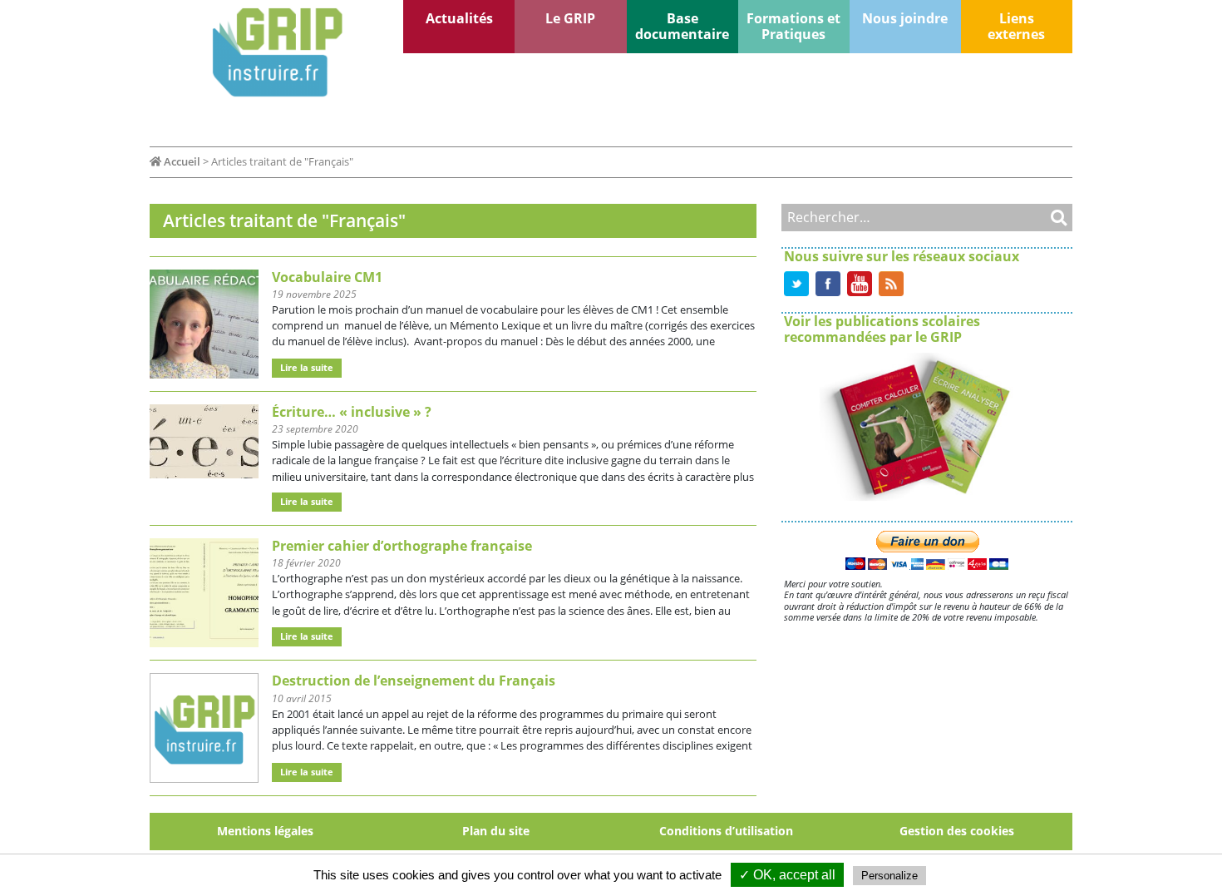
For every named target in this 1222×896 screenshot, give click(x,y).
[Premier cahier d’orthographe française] (204, 591)
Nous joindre (905, 18)
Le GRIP (570, 18)
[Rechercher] (1043, 217)
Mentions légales (265, 831)
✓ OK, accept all (787, 875)
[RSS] (891, 282)
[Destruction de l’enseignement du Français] (204, 727)
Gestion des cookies (956, 831)
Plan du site (496, 831)
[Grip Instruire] (276, 52)
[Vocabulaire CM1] (204, 322)
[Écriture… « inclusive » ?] (204, 440)
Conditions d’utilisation (726, 831)
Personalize (889, 875)
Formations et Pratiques (793, 26)
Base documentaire (682, 26)
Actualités (459, 18)
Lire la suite (306, 367)
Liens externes (1016, 26)
